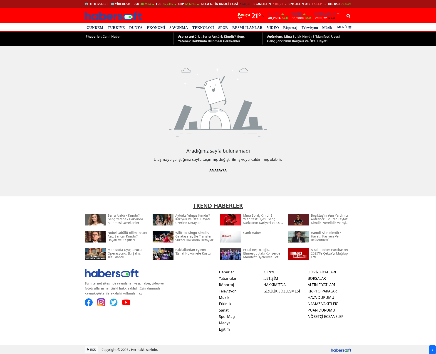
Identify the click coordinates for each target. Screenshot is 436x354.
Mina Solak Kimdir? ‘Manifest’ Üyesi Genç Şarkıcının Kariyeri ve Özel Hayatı (303, 38)
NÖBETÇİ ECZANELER (326, 316)
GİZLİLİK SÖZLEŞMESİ (281, 291)
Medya (224, 322)
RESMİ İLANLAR (247, 28)
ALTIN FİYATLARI (321, 284)
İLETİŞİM (270, 278)
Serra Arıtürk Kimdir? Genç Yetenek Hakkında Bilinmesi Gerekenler (211, 38)
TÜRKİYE (116, 28)
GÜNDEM (95, 28)
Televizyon (310, 28)
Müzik (327, 28)
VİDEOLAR (122, 4)
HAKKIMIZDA (274, 284)
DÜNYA (136, 28)
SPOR (223, 28)
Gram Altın (327, 13)
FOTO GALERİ (98, 4)
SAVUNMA (178, 28)
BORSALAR (317, 278)
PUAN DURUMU (321, 310)
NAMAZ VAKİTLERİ (323, 303)
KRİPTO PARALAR (322, 291)
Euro (298, 13)
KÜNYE (269, 272)
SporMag (227, 316)
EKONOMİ (156, 28)
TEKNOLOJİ (203, 28)
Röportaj (290, 28)
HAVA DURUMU (321, 297)
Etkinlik (225, 303)
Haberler (226, 272)
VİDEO (273, 28)
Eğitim (224, 329)
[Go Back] (432, 349)
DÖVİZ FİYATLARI (322, 272)
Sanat (224, 310)
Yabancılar (228, 278)
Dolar (275, 13)
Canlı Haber (103, 36)
